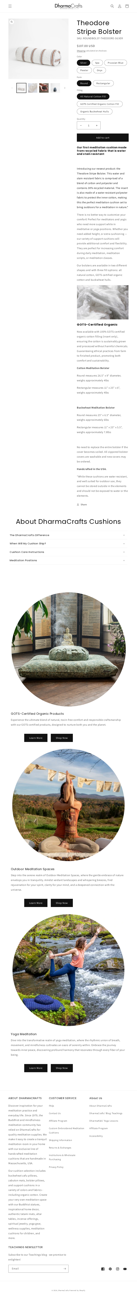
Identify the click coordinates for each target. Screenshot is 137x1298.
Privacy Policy (56, 1167)
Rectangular (103, 83)
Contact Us (55, 1113)
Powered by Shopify (77, 1290)
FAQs (51, 1105)
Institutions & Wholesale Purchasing (62, 1157)
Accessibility (96, 1135)
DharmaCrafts (63, 1290)
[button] (10, 6)
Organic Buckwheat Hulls (94, 111)
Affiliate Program (58, 1120)
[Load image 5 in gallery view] (55, 88)
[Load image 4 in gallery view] (44, 88)
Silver (83, 62)
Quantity (81, 118)
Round (84, 83)
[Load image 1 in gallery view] (21, 88)
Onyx (99, 70)
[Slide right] (64, 88)
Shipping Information (60, 1140)
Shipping (81, 50)
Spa (97, 62)
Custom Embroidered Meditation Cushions (66, 1130)
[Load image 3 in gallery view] (33, 88)
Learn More (35, 737)
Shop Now (62, 737)
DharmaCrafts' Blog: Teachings (105, 1113)
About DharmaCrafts (100, 1105)
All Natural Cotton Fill (93, 96)
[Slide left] (12, 88)
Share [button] (84, 504)
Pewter (84, 70)
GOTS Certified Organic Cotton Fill (99, 103)
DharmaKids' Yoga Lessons (103, 1120)
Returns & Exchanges (60, 1147)
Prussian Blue (115, 62)
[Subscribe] (64, 1269)
